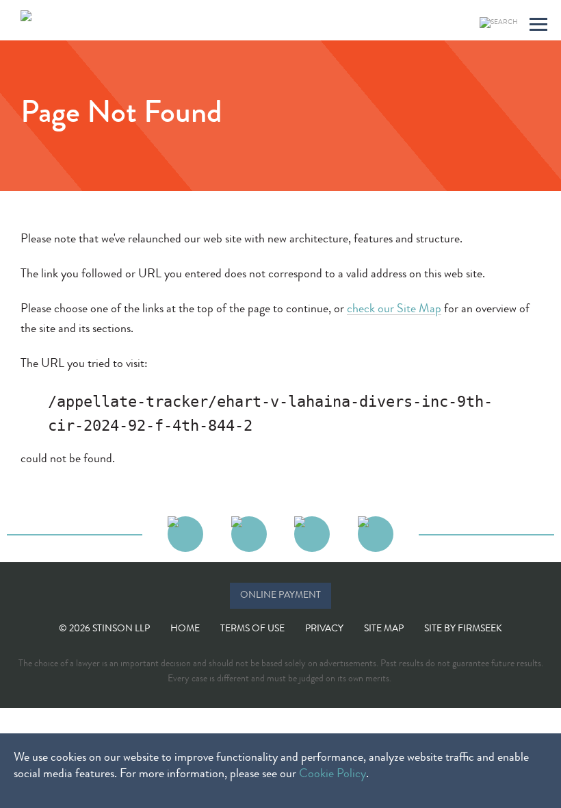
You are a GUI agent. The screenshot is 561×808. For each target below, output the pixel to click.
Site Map (384, 629)
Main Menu (538, 26)
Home (185, 629)
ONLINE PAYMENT (280, 596)
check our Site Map (394, 309)
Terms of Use (252, 629)
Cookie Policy (332, 774)
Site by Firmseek (463, 629)
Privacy (324, 629)
